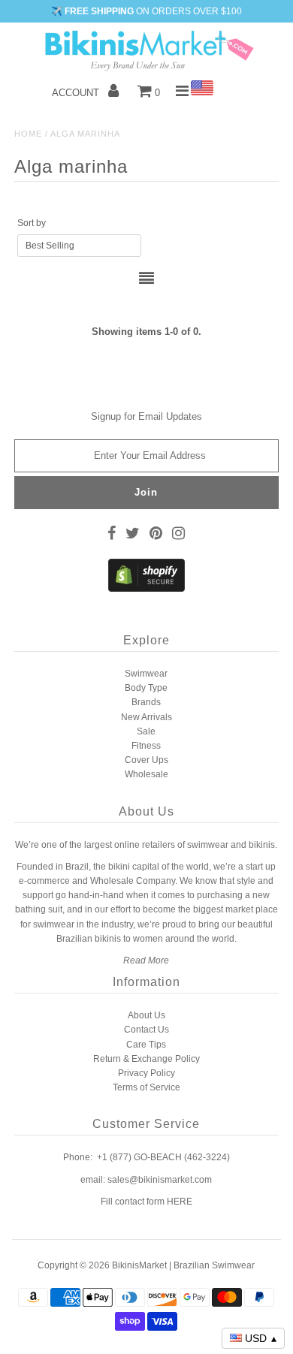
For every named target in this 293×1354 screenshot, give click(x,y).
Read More (146, 960)
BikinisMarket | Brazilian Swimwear (183, 1265)
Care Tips (146, 1044)
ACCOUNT (77, 92)
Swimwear (146, 673)
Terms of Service (146, 1087)
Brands (146, 702)
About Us (146, 1015)
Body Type (146, 688)
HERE (179, 1201)
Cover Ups (146, 760)
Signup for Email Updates (146, 416)
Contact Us (146, 1029)
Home (28, 133)
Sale (146, 731)
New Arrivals (146, 717)
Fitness (146, 745)
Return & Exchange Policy (146, 1059)
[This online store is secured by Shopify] (146, 589)
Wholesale (146, 774)
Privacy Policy (146, 1073)
